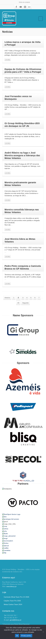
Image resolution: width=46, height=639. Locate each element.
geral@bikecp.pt (15, 620)
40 (18, 303)
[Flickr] (29, 7)
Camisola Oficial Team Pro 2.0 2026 (16, 597)
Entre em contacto (24, 2)
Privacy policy (26, 636)
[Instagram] (25, 7)
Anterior (7, 298)
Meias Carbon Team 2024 (13, 604)
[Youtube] (20, 7)
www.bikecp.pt (11, 586)
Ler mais (7, 59)
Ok (17, 636)
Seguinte (25, 303)
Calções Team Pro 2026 (12, 601)
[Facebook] (16, 7)
